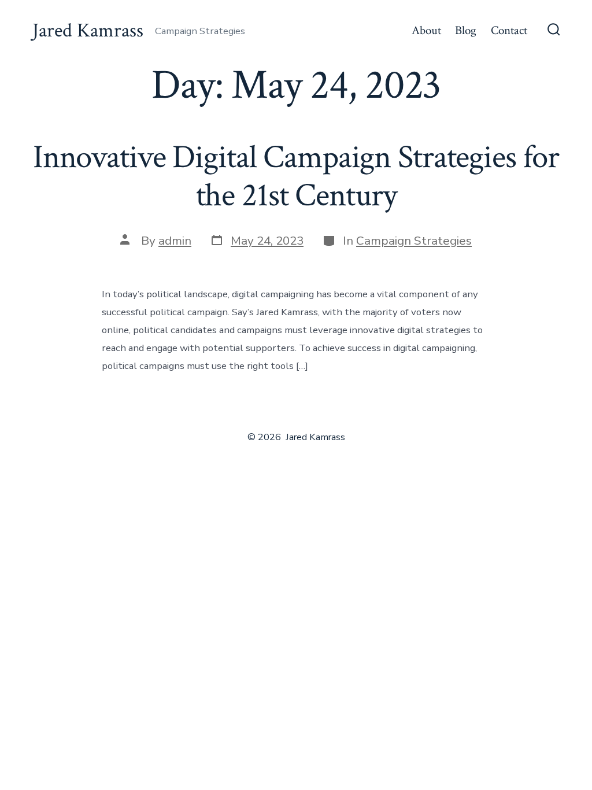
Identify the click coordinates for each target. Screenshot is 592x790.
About (426, 30)
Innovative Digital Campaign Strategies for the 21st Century (296, 176)
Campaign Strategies (414, 240)
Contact (509, 30)
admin (174, 240)
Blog (465, 30)
